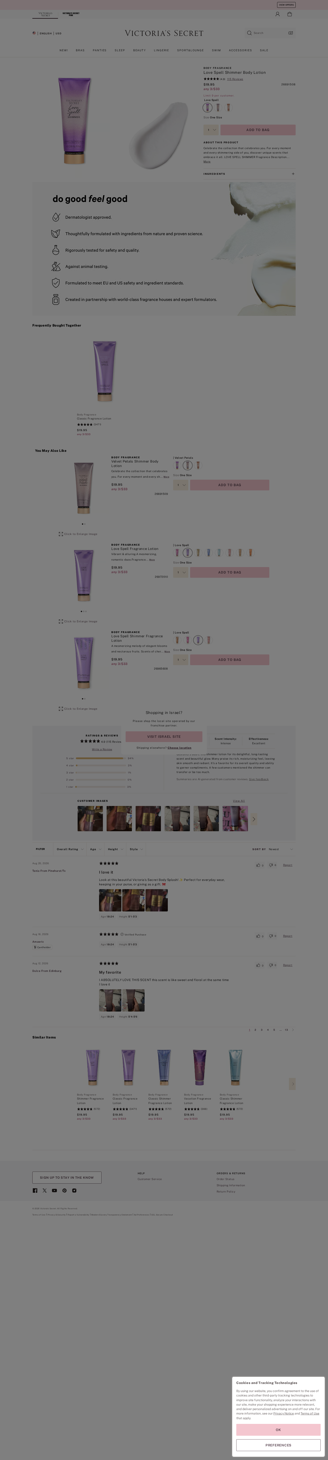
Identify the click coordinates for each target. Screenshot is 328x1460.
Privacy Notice (283, 1413)
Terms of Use (310, 1413)
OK (278, 1430)
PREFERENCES (278, 1445)
